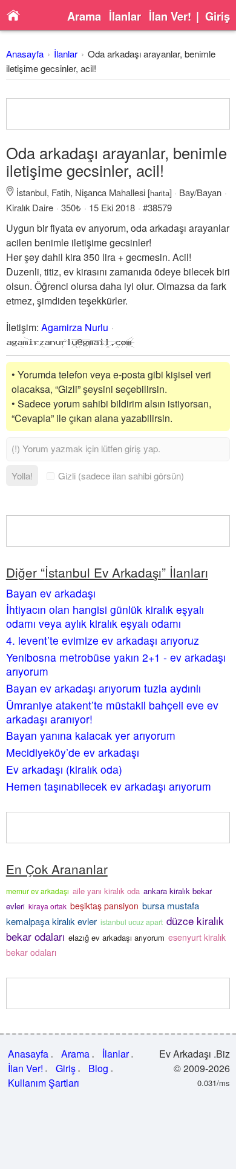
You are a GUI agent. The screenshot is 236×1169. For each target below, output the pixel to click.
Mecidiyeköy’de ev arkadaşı (72, 752)
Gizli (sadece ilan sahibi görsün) (121, 475)
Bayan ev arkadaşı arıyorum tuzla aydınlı (103, 688)
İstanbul (31, 192)
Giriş (217, 16)
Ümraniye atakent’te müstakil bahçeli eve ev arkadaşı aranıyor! (112, 711)
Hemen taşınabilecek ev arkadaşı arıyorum (108, 786)
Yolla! (22, 475)
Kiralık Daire (29, 207)
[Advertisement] (118, 114)
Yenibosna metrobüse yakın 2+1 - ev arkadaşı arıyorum (116, 664)
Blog (98, 1068)
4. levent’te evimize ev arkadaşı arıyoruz (102, 640)
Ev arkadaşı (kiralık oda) (64, 769)
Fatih (60, 192)
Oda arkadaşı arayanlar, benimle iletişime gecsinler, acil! (116, 161)
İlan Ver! (170, 16)
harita (159, 193)
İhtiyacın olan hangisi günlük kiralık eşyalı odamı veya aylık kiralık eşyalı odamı (105, 616)
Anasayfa (25, 53)
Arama (84, 16)
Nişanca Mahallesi (110, 192)
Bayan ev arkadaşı (51, 593)
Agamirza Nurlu (74, 327)
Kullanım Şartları (43, 1083)
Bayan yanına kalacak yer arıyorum (90, 735)
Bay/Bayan (200, 192)
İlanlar (125, 16)
